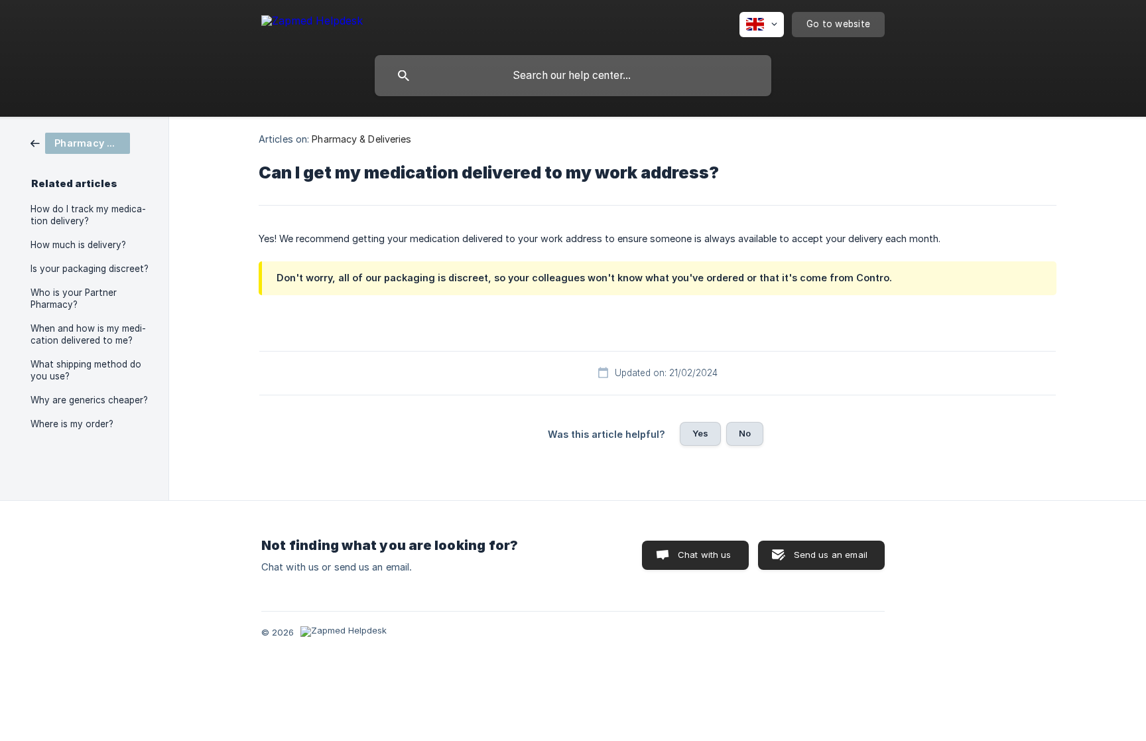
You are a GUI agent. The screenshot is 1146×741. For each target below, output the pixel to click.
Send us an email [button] (830, 554)
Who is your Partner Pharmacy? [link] (74, 298)
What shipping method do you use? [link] (86, 370)
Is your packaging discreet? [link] (90, 268)
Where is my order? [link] (72, 424)
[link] (80, 142)
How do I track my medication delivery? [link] (88, 215)
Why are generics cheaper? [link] (89, 400)
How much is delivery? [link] (78, 244)
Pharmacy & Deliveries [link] (361, 139)
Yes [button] (700, 433)
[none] (312, 23)
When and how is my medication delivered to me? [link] (88, 334)
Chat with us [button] (705, 554)
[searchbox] (573, 75)
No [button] (745, 433)
